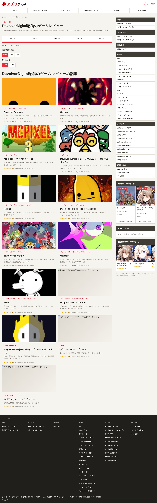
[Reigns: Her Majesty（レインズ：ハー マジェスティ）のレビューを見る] (29, 328)
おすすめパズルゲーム (124, 142)
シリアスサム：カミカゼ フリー (19, 399)
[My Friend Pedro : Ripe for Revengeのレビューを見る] (85, 188)
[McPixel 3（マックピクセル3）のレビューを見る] (29, 138)
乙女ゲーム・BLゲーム (124, 86)
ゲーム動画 (120, 176)
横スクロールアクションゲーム (81, 252)
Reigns (7, 209)
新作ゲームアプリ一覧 (40, 10)
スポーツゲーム (122, 97)
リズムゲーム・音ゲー (124, 83)
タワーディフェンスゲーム (125, 104)
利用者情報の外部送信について (85, 497)
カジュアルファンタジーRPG (80, 298)
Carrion (64, 112)
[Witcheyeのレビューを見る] (85, 235)
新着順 (12, 64)
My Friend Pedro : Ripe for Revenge (78, 209)
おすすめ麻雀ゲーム (123, 159)
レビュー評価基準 (47, 497)
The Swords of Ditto (14, 256)
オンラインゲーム (122, 101)
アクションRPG (22, 108)
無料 (12, 54)
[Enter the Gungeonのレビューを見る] (29, 91)
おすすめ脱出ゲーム (123, 149)
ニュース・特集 (122, 169)
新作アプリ (13, 38)
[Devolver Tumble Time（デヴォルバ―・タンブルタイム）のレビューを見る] (85, 138)
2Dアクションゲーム (66, 205)
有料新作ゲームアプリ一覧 (125, 27)
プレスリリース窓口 (34, 497)
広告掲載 (23, 497)
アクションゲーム (10, 395)
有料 (18, 54)
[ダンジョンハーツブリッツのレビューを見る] (85, 328)
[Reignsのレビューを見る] (29, 188)
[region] (135, 202)
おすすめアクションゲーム (125, 138)
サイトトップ (6, 497)
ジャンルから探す (142, 10)
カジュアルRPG (65, 298)
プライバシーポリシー (60, 497)
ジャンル (79, 38)
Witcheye (64, 256)
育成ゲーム (120, 79)
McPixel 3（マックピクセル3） (19, 159)
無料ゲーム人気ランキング (125, 36)
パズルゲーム (64, 155)
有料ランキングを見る (145, 221)
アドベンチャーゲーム (11, 155)
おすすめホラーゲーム (124, 145)
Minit (6, 302)
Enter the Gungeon (13, 112)
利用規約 (71, 497)
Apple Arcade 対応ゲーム (125, 118)
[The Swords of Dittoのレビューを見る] (29, 235)
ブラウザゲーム (122, 108)
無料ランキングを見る (125, 221)
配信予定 (35, 38)
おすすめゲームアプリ (124, 128)
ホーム (4, 17)
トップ (15, 10)
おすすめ (101, 38)
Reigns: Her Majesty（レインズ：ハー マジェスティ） (28, 351)
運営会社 (98, 497)
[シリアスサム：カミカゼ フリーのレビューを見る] (29, 378)
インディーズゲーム (123, 115)
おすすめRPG (121, 135)
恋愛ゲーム (120, 90)
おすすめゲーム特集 (123, 172)
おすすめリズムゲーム (124, 156)
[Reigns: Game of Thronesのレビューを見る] (85, 282)
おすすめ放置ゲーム (123, 152)
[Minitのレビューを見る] (29, 282)
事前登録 (116, 10)
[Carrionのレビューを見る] (85, 91)
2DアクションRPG (10, 108)
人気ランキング (66, 10)
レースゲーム (121, 93)
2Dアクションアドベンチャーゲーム (28, 298)
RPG (62, 345)
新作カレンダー (122, 49)
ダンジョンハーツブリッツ (73, 349)
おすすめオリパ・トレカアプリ (126, 131)
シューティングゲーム (124, 76)
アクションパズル (66, 252)
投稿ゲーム (57, 38)
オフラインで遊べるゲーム (125, 111)
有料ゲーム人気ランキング (125, 40)
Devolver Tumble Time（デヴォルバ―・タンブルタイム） (84, 160)
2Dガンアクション (80, 205)
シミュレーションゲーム (26, 205)
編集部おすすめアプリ (91, 10)
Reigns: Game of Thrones (73, 302)
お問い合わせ (16, 497)
